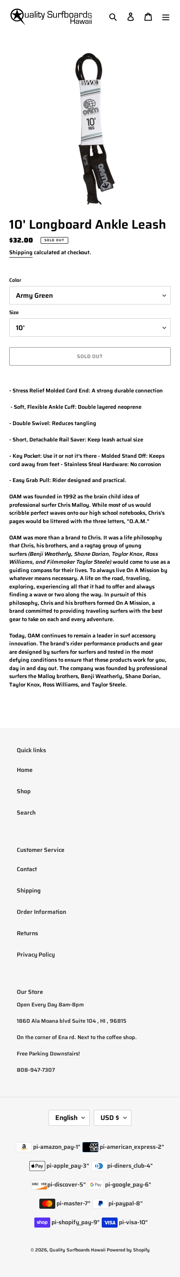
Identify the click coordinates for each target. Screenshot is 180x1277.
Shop (24, 791)
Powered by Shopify (128, 1250)
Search (26, 812)
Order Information (41, 911)
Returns (27, 933)
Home (25, 769)
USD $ (109, 1117)
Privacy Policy (36, 954)
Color (15, 280)
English (66, 1117)
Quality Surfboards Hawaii (77, 1250)
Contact (27, 869)
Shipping (21, 252)
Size (14, 312)
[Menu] (166, 16)
